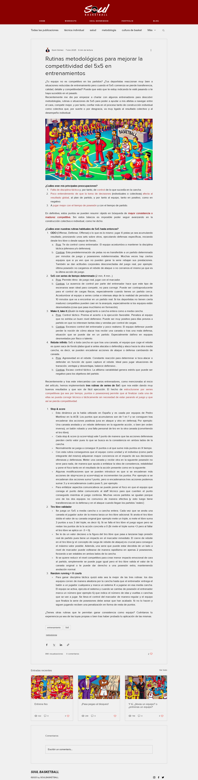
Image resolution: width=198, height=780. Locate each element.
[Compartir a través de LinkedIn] (61, 644)
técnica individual (74, 30)
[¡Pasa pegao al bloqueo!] (99, 687)
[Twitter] (162, 777)
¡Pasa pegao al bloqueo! (95, 704)
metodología (109, 30)
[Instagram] (154, 777)
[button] (163, 30)
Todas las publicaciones (44, 30)
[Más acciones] (151, 50)
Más (150, 30)
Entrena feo (41, 704)
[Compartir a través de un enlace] (68, 644)
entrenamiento (54, 627)
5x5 (67, 627)
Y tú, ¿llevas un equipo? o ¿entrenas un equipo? (143, 705)
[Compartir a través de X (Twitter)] (53, 644)
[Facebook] (158, 777)
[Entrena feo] (52, 687)
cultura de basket (132, 30)
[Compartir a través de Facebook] (46, 644)
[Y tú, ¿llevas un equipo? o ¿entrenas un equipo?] (146, 687)
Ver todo (163, 670)
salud (93, 30)
